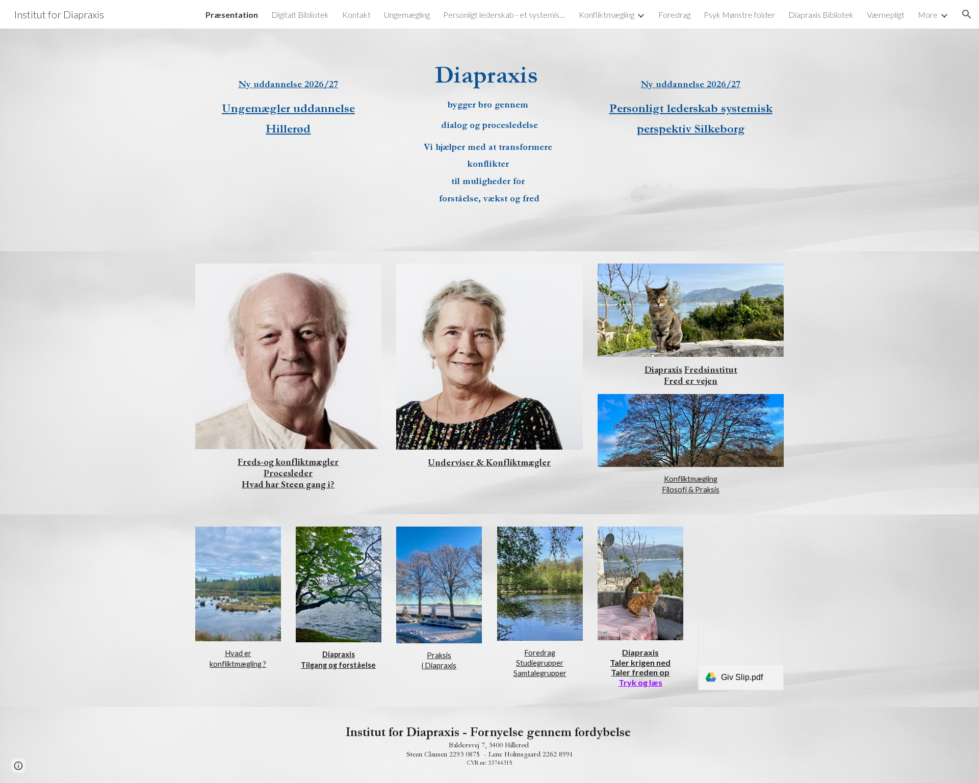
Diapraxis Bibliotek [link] (821, 14)
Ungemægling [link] (407, 14)
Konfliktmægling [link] (606, 14)
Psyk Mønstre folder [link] (739, 14)
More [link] (928, 14)
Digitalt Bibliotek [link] (300, 14)
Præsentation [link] (231, 14)
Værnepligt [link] (886, 14)
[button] (967, 14)
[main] (288, 100)
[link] (741, 609)
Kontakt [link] (356, 14)
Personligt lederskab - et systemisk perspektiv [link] (504, 14)
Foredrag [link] (674, 14)
